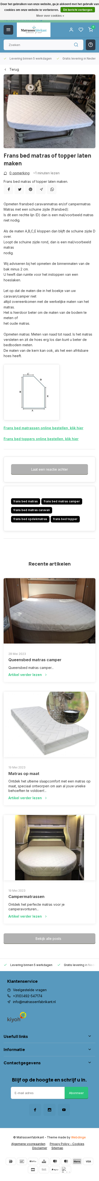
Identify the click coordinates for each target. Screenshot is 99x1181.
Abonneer (76, 1093)
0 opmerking (19, 173)
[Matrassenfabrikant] (33, 30)
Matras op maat (23, 773)
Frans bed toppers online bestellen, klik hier (41, 439)
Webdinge (78, 1137)
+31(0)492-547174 (27, 996)
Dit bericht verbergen (77, 10)
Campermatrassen (26, 896)
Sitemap (57, 1148)
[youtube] (64, 1110)
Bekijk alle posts (48, 938)
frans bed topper (65, 519)
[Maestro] (55, 1161)
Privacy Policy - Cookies (67, 1144)
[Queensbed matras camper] (49, 611)
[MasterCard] (66, 1161)
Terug (14, 69)
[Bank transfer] (44, 1169)
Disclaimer (39, 1148)
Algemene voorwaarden (28, 1144)
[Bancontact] (22, 1161)
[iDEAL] (11, 1161)
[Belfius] (33, 1161)
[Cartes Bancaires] (33, 1169)
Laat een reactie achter (49, 469)
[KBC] (44, 1161)
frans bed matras (25, 501)
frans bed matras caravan (31, 510)
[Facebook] (8, 189)
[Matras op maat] (49, 724)
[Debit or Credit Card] (66, 1169)
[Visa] (88, 1161)
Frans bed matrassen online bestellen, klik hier (43, 428)
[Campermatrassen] (49, 847)
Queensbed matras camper (35, 659)
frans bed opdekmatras (30, 519)
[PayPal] (55, 1169)
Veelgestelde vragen (30, 990)
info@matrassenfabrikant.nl (34, 1002)
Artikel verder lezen (25, 675)
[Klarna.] (77, 1161)
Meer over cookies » (50, 15)
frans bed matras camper (62, 501)
